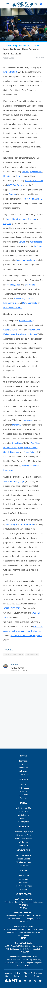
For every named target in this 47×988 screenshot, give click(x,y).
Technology (9, 46)
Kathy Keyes (9, 58)
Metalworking (32, 654)
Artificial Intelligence (29, 46)
